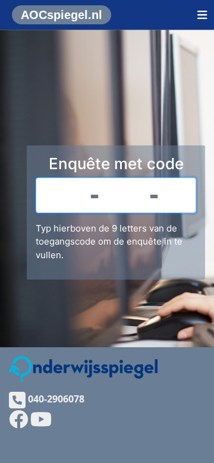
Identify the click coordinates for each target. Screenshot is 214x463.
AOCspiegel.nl (61, 14)
